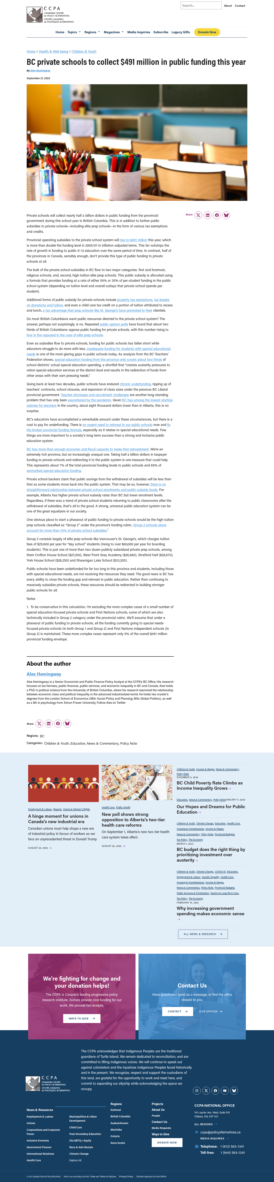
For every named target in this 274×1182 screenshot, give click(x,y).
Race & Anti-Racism (81, 1147)
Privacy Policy (126, 1176)
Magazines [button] (112, 32)
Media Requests (161, 1128)
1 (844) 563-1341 (233, 1152)
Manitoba (116, 1129)
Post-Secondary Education (85, 1134)
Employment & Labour (40, 809)
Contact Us (159, 1122)
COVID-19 (220, 871)
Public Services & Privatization (193, 892)
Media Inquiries (138, 32)
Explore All (75, 1160)
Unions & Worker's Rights (76, 809)
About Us (158, 1110)
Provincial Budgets (224, 834)
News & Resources (40, 1110)
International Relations (40, 1153)
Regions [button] (90, 32)
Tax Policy (182, 839)
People (156, 1115)
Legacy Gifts (180, 32)
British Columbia (120, 1116)
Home (60, 32)
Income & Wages (205, 769)
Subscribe (160, 32)
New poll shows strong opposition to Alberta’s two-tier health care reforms (133, 819)
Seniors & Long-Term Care (224, 892)
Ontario (115, 1136)
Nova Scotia (118, 1143)
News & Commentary (103, 743)
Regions (116, 1104)
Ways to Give (160, 1134)
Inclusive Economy (38, 1140)
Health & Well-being (53, 51)
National (116, 1110)
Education (77, 743)
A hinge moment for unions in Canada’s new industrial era (58, 818)
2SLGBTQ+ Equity (80, 1140)
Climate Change (204, 823)
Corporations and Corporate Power (43, 1132)
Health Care (108, 807)
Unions (31, 1123)
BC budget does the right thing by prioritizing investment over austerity (211, 854)
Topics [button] (72, 32)
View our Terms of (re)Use (103, 1176)
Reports (57, 809)
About (228, 5)
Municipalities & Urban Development (83, 1118)
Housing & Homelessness (190, 828)
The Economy (196, 839)
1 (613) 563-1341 (232, 1146)
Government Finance (39, 1147)
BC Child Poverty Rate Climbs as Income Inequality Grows (210, 785)
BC (42, 736)
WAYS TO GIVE (79, 1018)
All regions (203, 1124)
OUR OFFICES (208, 1011)
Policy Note (128, 743)
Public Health (123, 807)
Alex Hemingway (40, 70)
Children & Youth (84, 51)
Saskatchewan (119, 1123)
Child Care (75, 1127)
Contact (240, 5)
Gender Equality (210, 876)
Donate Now (207, 32)
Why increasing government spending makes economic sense (210, 910)
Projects (157, 1104)
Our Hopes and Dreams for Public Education (211, 809)
